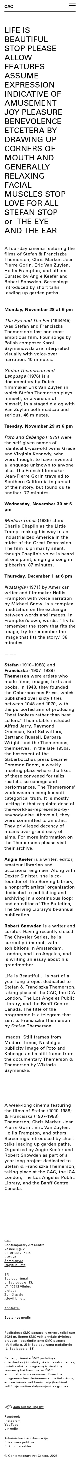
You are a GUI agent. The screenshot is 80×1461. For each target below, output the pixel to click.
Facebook (12, 1417)
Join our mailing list (28, 1407)
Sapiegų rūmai (16, 1278)
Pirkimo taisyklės (18, 1446)
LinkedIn (11, 1429)
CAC (8, 6)
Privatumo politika (19, 1442)
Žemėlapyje (13, 1261)
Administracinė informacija (26, 1438)
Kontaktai (12, 1308)
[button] (72, 5)
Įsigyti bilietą (15, 1265)
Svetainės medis (17, 1317)
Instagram (12, 1421)
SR (6, 1274)
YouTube (11, 1425)
